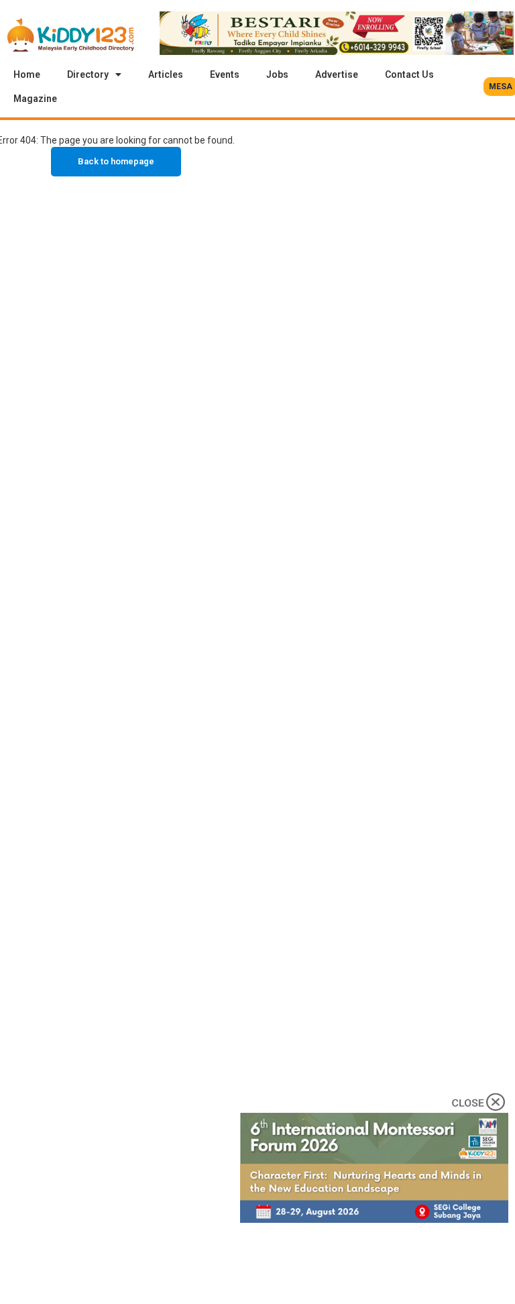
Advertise (336, 74)
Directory (88, 74)
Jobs (277, 74)
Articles (165, 74)
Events (224, 74)
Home (26, 74)
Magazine (35, 98)
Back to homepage (116, 161)
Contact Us (409, 74)
